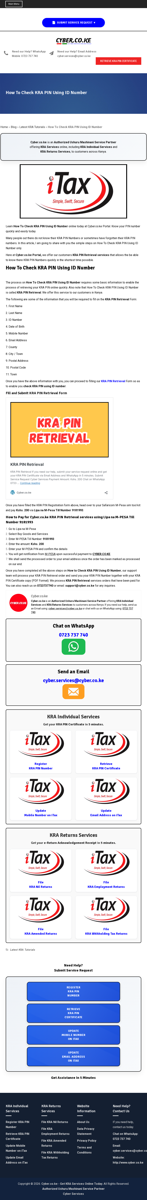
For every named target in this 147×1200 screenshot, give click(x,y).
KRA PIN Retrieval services (91, 255)
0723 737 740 (73, 635)
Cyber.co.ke (38, 142)
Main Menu (13, 4)
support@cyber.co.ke (79, 585)
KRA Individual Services (96, 147)
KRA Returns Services (55, 151)
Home (4, 127)
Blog (13, 127)
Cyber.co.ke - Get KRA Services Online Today (71, 1183)
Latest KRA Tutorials (32, 127)
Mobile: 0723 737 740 (25, 56)
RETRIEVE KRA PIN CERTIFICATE (118, 61)
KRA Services (50, 147)
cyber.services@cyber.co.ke (74, 56)
